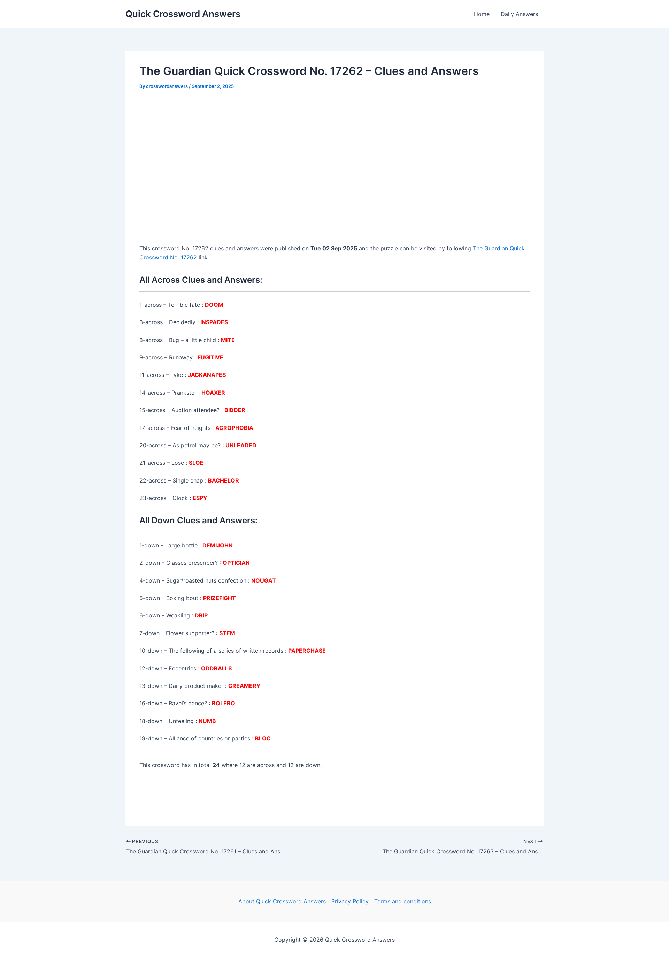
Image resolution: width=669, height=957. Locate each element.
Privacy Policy (350, 901)
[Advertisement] (334, 149)
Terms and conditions (402, 901)
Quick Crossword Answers (182, 13)
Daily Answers (519, 13)
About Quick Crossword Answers (282, 901)
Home (482, 13)
